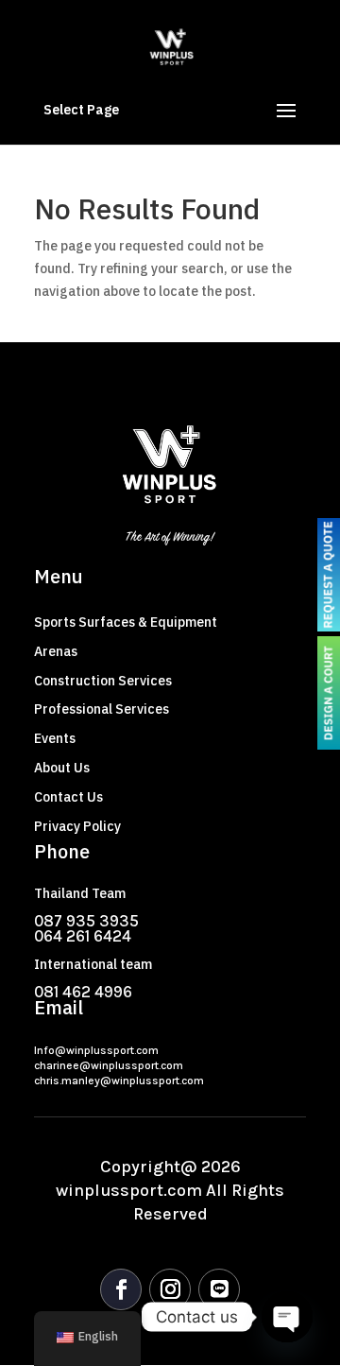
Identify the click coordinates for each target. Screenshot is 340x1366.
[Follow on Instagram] (170, 1289)
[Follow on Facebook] (121, 1289)
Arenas (55, 652)
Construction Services (103, 681)
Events (55, 739)
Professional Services (101, 709)
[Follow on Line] (219, 1289)
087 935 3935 (86, 920)
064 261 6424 (82, 935)
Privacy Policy (77, 827)
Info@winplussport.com (96, 1050)
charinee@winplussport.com (108, 1065)
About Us (62, 768)
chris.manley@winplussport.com (119, 1080)
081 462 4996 (83, 991)
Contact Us (68, 797)
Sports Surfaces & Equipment (125, 622)
